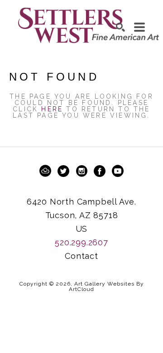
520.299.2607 (81, 242)
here (52, 109)
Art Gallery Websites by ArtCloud (106, 286)
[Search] (120, 27)
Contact (81, 256)
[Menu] (139, 27)
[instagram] (81, 171)
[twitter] (63, 171)
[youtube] (118, 171)
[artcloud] (45, 171)
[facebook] (99, 171)
